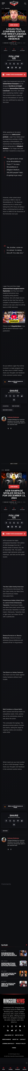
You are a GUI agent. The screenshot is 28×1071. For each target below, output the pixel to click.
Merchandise (6, 1039)
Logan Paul (6, 406)
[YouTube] (8, 67)
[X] (10, 63)
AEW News (14, 486)
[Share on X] (10, 396)
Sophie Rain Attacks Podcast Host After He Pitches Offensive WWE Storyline (8, 964)
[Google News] (14, 63)
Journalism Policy (8, 1043)
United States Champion (11, 83)
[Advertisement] (14, 230)
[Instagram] (12, 67)
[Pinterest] (21, 63)
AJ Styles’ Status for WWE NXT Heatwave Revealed (8, 975)
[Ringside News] (14, 4)
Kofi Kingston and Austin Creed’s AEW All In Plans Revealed (9, 954)
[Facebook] (6, 63)
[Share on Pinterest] (17, 396)
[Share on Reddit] (21, 396)
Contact (23, 1039)
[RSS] (20, 1030)
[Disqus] (14, 909)
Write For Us (19, 1035)
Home (3, 8)
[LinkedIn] (17, 63)
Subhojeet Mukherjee (9, 42)
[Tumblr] (24, 1026)
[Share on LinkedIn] (14, 396)
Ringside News (16, 326)
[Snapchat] (16, 67)
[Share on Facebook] (6, 396)
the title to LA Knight (15, 86)
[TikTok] (16, 1030)
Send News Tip (9, 1035)
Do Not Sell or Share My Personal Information (14, 1056)
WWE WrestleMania (7, 409)
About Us (15, 1039)
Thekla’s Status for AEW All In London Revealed (8, 985)
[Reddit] (19, 67)
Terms (14, 1047)
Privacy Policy (21, 1043)
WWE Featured (15, 406)
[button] (25, 3)
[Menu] (3, 3)
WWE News (7, 8)
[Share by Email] (14, 399)
